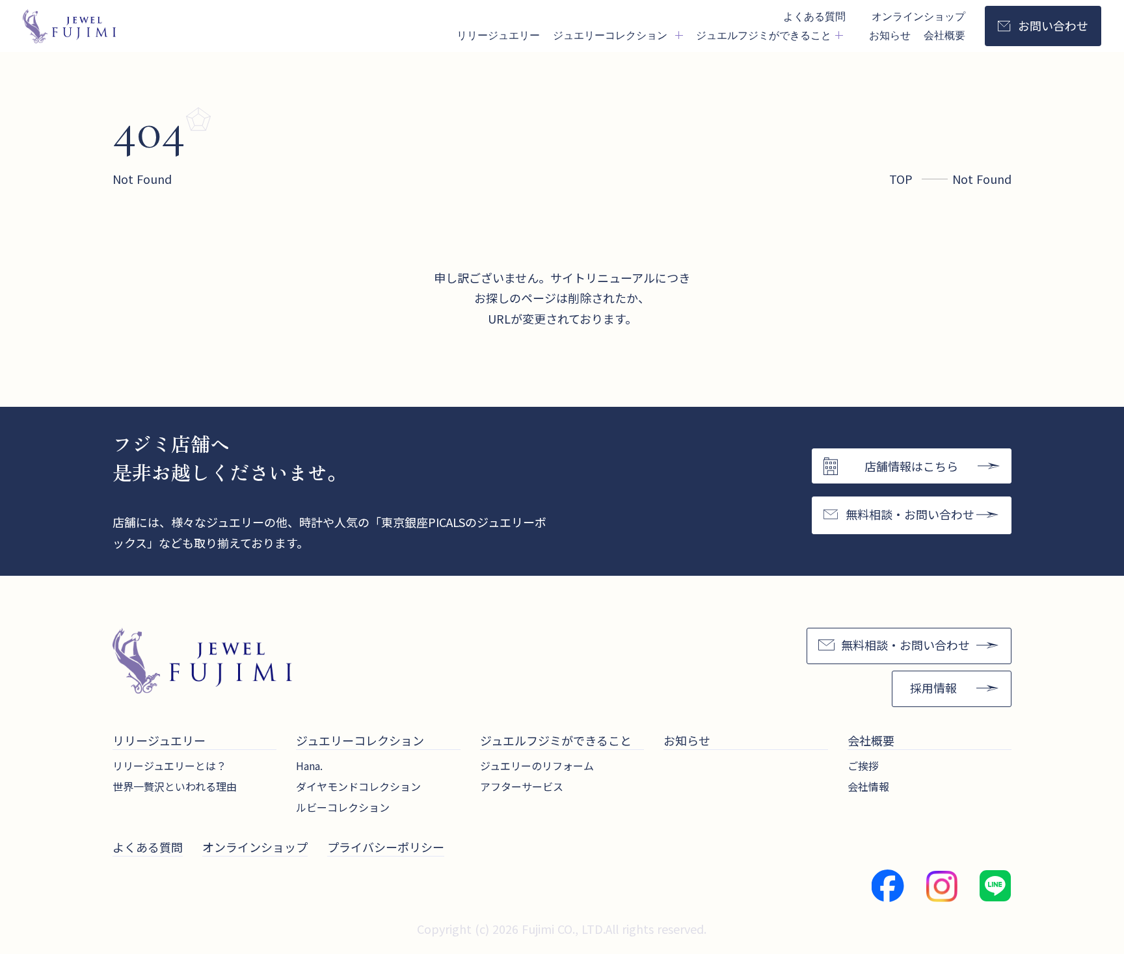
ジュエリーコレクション (360, 740)
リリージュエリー (498, 35)
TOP (901, 178)
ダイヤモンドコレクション (358, 786)
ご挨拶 (863, 765)
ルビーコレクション (343, 807)
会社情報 (868, 786)
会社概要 (944, 35)
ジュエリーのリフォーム (537, 765)
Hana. (309, 765)
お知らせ (890, 35)
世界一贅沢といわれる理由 (175, 786)
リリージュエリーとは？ (169, 765)
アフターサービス (521, 786)
